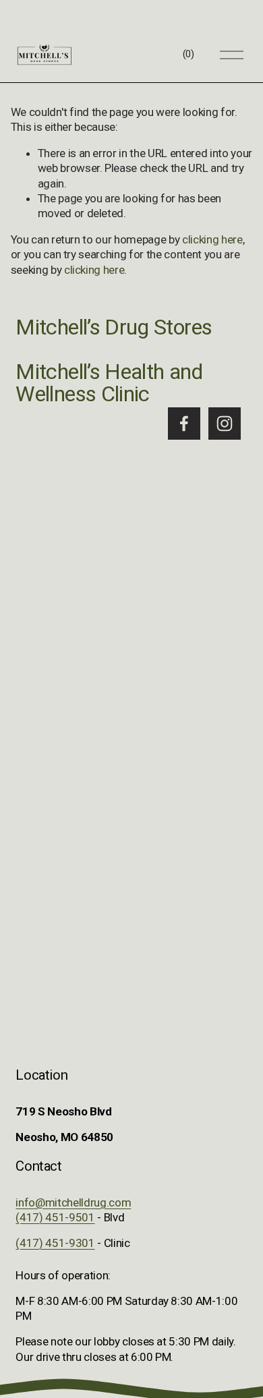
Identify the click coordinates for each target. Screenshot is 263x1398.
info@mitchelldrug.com (73, 1202)
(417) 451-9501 (55, 1217)
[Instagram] (224, 423)
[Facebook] (184, 423)
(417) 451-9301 (55, 1243)
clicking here (212, 239)
